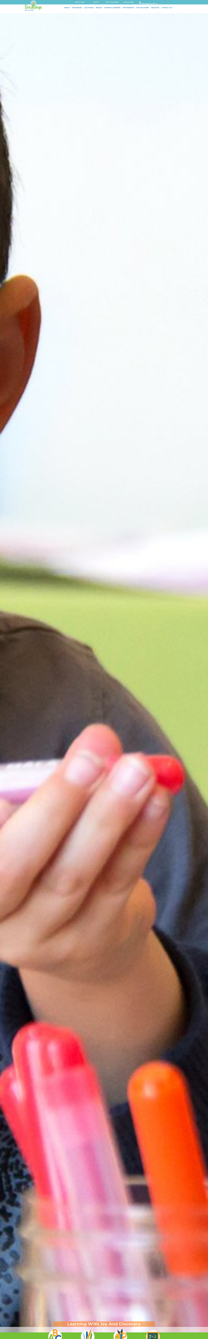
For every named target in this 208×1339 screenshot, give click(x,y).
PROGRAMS (77, 8)
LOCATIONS (89, 8)
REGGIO (99, 8)
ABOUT (67, 8)
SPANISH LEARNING (112, 8)
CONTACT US (166, 8)
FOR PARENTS (128, 8)
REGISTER (155, 8)
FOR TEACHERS (142, 8)
